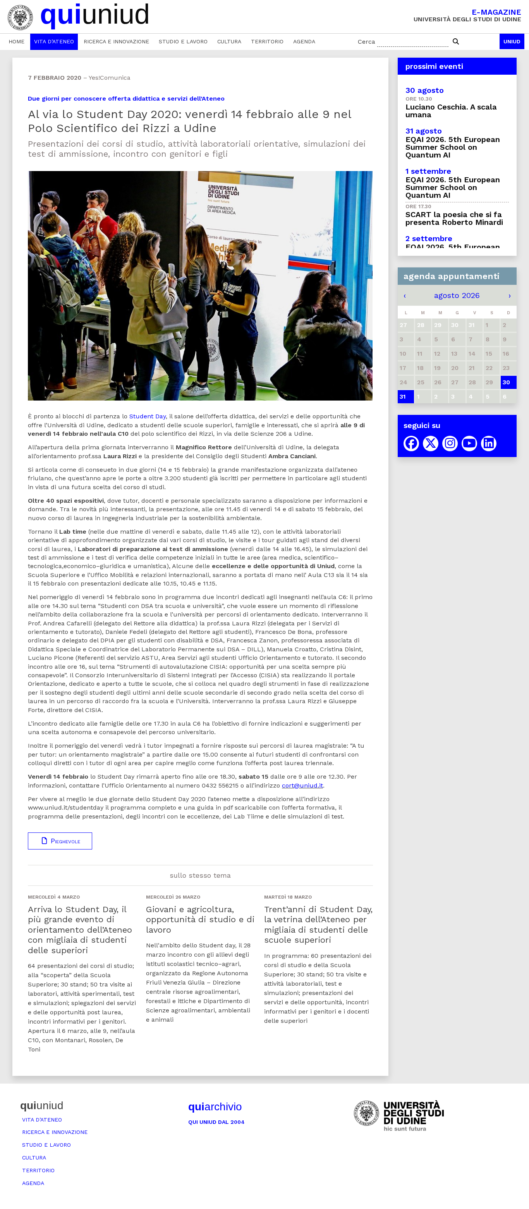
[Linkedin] (488, 443)
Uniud (511, 41)
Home (16, 41)
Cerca (366, 41)
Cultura (229, 41)
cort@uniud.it (302, 785)
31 (403, 396)
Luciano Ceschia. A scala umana (451, 110)
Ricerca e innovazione (116, 41)
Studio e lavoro (183, 41)
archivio (215, 1107)
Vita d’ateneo (54, 41)
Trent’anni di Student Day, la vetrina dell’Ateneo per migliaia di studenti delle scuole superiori (318, 924)
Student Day (147, 416)
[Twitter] (430, 443)
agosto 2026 (457, 295)
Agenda (304, 41)
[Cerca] (455, 42)
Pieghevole (64, 841)
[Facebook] (411, 443)
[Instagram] (450, 443)
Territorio (267, 41)
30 (506, 382)
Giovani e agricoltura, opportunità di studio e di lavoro (200, 919)
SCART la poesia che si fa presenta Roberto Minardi (454, 218)
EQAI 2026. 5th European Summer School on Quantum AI (452, 147)
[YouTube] (469, 443)
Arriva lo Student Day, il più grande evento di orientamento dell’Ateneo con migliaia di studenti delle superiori (80, 929)
